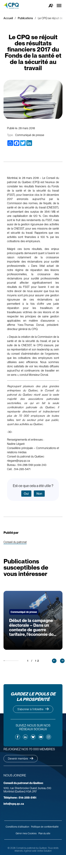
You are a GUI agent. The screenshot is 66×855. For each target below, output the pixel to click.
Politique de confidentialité (45, 826)
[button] (54, 661)
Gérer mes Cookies (26, 833)
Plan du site (44, 833)
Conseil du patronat (15, 542)
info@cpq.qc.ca (14, 803)
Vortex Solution (44, 850)
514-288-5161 (20, 797)
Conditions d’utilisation (17, 826)
